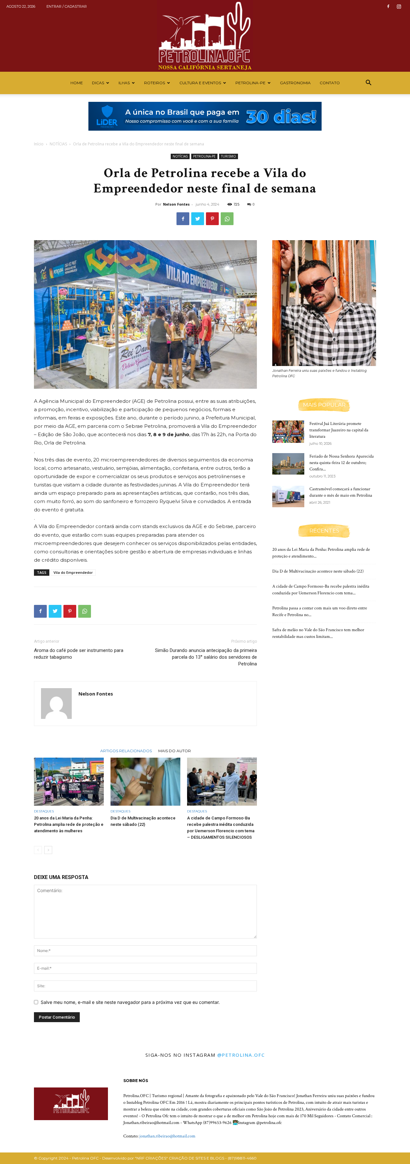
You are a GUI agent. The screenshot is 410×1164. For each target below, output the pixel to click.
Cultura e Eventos (200, 82)
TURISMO (228, 156)
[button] (368, 83)
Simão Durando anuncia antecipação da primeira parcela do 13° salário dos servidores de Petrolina (206, 657)
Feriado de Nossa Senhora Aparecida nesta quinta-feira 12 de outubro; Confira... (341, 462)
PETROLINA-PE (250, 82)
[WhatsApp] (227, 218)
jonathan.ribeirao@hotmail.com (167, 1136)
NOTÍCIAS (58, 144)
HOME (76, 82)
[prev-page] (38, 850)
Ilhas (124, 82)
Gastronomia (295, 82)
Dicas (98, 82)
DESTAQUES (44, 811)
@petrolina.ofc (241, 1055)
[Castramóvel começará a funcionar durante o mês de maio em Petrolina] (288, 496)
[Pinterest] (212, 218)
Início (39, 144)
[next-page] (48, 850)
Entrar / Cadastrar (66, 6)
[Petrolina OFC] (205, 36)
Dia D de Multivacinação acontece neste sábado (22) (318, 571)
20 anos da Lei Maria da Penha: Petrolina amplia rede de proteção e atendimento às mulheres (68, 824)
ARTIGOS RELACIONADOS (126, 750)
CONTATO (330, 82)
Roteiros (154, 82)
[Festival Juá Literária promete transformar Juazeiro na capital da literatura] (288, 431)
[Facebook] (388, 6)
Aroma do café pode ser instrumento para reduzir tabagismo (78, 653)
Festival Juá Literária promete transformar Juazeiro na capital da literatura (338, 430)
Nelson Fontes (176, 204)
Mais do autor (174, 750)
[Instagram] (399, 6)
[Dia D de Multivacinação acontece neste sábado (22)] (145, 782)
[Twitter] (197, 218)
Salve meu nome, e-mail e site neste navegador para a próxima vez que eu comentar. (130, 1002)
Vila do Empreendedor (73, 572)
